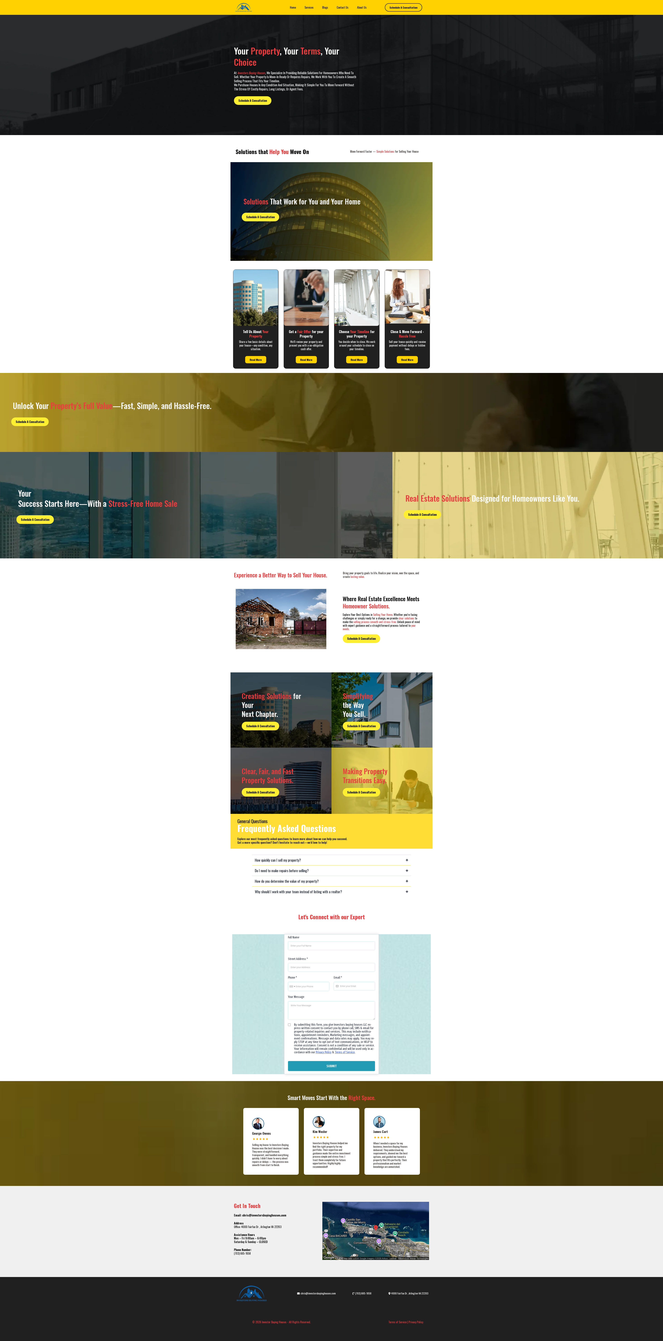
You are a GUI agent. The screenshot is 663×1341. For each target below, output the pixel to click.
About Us (362, 7)
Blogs (325, 7)
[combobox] (292, 986)
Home (293, 7)
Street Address (298, 959)
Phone (292, 977)
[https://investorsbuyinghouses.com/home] (243, 7)
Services (309, 7)
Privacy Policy (324, 1052)
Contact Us (342, 7)
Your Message (296, 997)
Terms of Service (345, 1052)
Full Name (293, 937)
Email (338, 977)
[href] (375, 1231)
